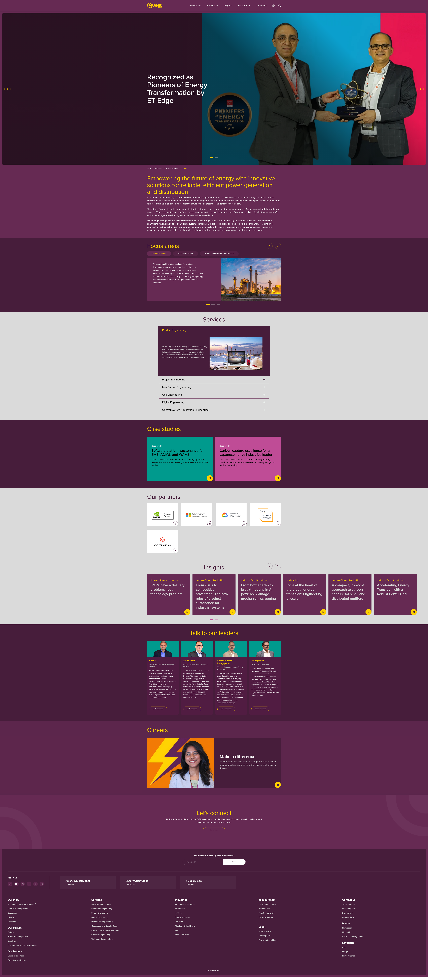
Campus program (266, 917)
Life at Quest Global (267, 904)
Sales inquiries (348, 904)
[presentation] (7, 89)
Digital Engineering (99, 917)
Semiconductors (182, 935)
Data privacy (347, 913)
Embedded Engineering (101, 908)
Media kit (346, 932)
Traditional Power (159, 253)
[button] (211, 157)
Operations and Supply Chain (104, 926)
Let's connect (158, 709)
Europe (345, 951)
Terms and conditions (268, 940)
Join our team (243, 5)
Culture (11, 932)
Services (96, 899)
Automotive (180, 908)
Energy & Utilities (182, 917)
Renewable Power (185, 253)
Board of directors (16, 956)
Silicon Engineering (99, 913)
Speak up (12, 941)
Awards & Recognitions (18, 908)
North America (348, 956)
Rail (176, 930)
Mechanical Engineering (102, 921)
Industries (181, 899)
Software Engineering (101, 904)
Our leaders (15, 951)
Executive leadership (17, 960)
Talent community (266, 913)
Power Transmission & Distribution (219, 253)
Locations (12, 921)
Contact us (214, 830)
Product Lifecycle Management (105, 930)
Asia (344, 947)
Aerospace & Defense (185, 904)
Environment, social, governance (22, 945)
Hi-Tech (178, 913)
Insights (227, 5)
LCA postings (348, 917)
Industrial (179, 921)
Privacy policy (265, 931)
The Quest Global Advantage (22, 904)
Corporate (12, 913)
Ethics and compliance (18, 936)
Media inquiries (349, 908)
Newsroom (347, 928)
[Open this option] (273, 7)
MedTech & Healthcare (185, 926)
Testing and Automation (102, 939)
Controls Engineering (100, 935)
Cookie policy (264, 936)
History (11, 917)
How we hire (264, 908)
